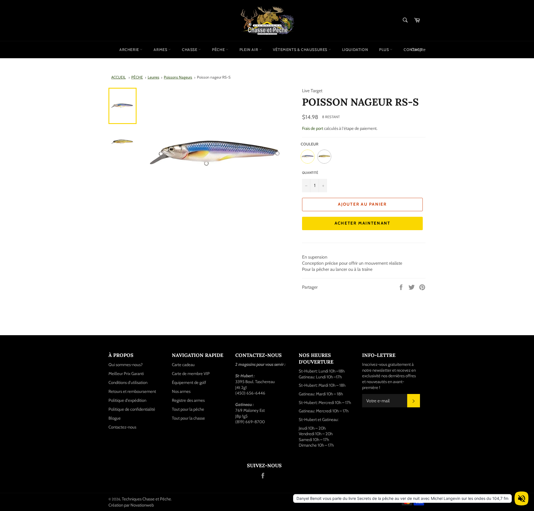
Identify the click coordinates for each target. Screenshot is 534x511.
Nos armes (181, 391)
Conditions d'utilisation (127, 382)
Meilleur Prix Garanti (126, 373)
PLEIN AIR (249, 49)
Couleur (309, 144)
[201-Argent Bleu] (308, 157)
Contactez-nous (122, 427)
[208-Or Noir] (324, 157)
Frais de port (312, 128)
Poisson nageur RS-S (214, 77)
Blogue (114, 418)
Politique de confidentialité (131, 409)
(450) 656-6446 (250, 393)
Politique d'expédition (127, 400)
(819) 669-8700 (250, 421)
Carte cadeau (183, 364)
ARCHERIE (129, 49)
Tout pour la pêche (188, 409)
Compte (418, 49)
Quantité (310, 173)
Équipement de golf (189, 382)
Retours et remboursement (132, 391)
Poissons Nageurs (178, 77)
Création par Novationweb (131, 505)
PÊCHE (219, 49)
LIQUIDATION (355, 49)
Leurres (153, 77)
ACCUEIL (118, 77)
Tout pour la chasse (188, 418)
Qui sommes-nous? (125, 364)
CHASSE (190, 49)
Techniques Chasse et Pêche (146, 499)
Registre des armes (188, 400)
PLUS (384, 49)
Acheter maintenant (362, 223)
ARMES (161, 49)
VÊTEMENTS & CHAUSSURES (300, 49)
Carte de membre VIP (191, 373)
